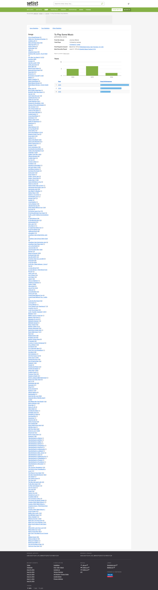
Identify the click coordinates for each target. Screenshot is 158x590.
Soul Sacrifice (32, 416)
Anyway (30, 61)
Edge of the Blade (33, 139)
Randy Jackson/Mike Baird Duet (37, 377)
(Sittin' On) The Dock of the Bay (37, 39)
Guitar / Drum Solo (33, 178)
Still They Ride (32, 429)
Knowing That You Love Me (36, 258)
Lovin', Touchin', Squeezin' (35, 312)
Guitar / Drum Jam (33, 176)
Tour (45, 28)
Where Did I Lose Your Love (36, 528)
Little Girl (30, 290)
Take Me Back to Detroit (35, 443)
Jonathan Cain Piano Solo (35, 244)
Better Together (32, 79)
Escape (30, 145)
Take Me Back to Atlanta (35, 438)
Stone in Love (32, 431)
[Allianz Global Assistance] (110, 575)
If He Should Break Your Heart (36, 213)
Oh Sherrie (31, 346)
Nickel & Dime (32, 335)
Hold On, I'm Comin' (33, 194)
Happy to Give (32, 183)
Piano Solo (31, 370)
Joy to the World (32, 246)
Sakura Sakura (32, 392)
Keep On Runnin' (32, 253)
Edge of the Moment (34, 141)
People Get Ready (33, 368)
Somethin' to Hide (33, 414)
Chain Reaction (32, 101)
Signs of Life (31, 407)
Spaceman (31, 418)
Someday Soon (32, 412)
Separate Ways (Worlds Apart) (36, 398)
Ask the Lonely (32, 63)
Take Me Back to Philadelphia (36, 458)
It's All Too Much (32, 229)
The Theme (31, 476)
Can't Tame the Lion (33, 96)
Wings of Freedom (33, 540)
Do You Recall (32, 129)
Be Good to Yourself (34, 75)
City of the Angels (33, 108)
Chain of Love (32, 99)
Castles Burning (32, 97)
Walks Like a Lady (33, 513)
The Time (30, 480)
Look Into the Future (34, 301)
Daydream (31, 118)
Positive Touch (32, 372)
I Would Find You (33, 205)
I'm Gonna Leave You (34, 211)
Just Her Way (32, 248)
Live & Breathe (32, 291)
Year (59, 81)
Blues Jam (31, 88)
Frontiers (30, 163)
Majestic (30, 313)
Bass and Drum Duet (34, 70)
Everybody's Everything (34, 149)
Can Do (30, 94)
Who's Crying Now (33, 531)
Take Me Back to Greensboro (36, 445)
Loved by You (32, 308)
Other (57, 28)
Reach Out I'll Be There (34, 379)
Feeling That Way (33, 154)
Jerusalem (31, 233)
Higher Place (31, 193)
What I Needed (32, 517)
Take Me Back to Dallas (34, 442)
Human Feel (31, 198)
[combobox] (79, 4)
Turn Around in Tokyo (34, 498)
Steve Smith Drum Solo (34, 425)
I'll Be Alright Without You (35, 207)
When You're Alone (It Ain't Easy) (37, 524)
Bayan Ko (31, 74)
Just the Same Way (33, 249)
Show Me (30, 405)
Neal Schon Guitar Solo (34, 330)
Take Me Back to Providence (36, 462)
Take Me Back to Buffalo (35, 440)
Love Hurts (31, 302)
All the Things (32, 46)
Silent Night (31, 409)
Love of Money (32, 304)
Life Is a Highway (33, 280)
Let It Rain (31, 277)
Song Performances (106, 81)
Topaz (30, 491)
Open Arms (31, 357)
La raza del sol (32, 268)
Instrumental (32, 222)
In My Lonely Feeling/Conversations (38, 215)
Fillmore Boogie (32, 156)
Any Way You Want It (34, 57)
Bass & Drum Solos (33, 68)
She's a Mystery (32, 403)
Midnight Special (33, 323)
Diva (29, 125)
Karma (30, 251)
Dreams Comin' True (33, 134)
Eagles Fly (31, 138)
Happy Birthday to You (34, 182)
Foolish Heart (32, 158)
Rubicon (30, 390)
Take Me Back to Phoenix (35, 460)
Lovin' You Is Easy (33, 310)
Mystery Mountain (33, 328)
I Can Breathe (32, 202)
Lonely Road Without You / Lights (37, 297)
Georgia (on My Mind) (34, 165)
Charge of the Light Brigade (36, 105)
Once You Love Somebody (35, 350)
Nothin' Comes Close (34, 339)
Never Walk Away (33, 332)
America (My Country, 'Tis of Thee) (37, 53)
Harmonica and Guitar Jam (36, 187)
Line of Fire (31, 288)
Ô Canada (31, 341)
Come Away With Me (34, 112)
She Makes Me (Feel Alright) (36, 401)
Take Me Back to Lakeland (35, 451)
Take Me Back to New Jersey (36, 453)
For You (30, 160)
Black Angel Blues (33, 81)
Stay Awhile (31, 423)
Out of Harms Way (33, 361)
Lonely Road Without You (35, 295)
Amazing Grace (32, 52)
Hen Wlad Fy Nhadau (34, 191)
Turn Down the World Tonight (36, 500)
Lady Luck (31, 273)
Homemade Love (33, 196)
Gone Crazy (31, 172)
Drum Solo (31, 136)
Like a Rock (31, 286)
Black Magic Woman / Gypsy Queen (38, 85)
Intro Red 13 (31, 226)
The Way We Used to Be (34, 482)
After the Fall (31, 44)
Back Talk (31, 66)
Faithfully (31, 152)
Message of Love (33, 319)
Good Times (31, 174)
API (81, 572)
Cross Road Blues (33, 116)
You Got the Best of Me (34, 544)
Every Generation (33, 147)
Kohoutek (31, 260)
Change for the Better (34, 103)
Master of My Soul (33, 317)
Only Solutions (32, 354)
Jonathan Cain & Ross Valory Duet (38, 238)
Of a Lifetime (31, 345)
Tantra (30, 465)
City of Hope (31, 107)
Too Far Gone (32, 487)
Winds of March (32, 539)
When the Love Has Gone (35, 520)
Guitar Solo (31, 180)
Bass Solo (31, 72)
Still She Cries (32, 427)
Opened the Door (33, 359)
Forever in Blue (32, 161)
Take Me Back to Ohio (34, 454)
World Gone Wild (32, 542)
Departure (31, 123)
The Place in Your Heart (34, 473)
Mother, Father (32, 326)
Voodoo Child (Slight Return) (36, 502)
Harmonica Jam (32, 189)
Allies (29, 50)
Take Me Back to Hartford (35, 447)
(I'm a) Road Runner (34, 37)
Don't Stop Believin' (33, 132)
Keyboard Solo (32, 255)
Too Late (30, 489)
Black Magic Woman (34, 83)
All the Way (31, 48)
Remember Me (32, 383)
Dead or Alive (32, 119)
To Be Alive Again (33, 484)
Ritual (30, 387)
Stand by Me (31, 420)
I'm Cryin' (30, 209)
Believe (30, 77)
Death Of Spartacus (33, 121)
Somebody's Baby (33, 410)
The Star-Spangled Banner (35, 474)
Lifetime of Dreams (33, 282)
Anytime (30, 59)
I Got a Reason (32, 204)
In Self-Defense (32, 218)
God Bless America (33, 169)
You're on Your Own (33, 546)
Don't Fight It (31, 130)
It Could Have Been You (34, 227)
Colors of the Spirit (33, 110)
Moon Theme (32, 324)
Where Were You (32, 529)
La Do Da (30, 262)
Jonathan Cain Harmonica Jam (37, 242)
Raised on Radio (32, 376)
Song (34, 28)
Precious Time (32, 374)
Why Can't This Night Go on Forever (38, 533)
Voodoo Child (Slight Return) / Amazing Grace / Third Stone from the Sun (38, 505)
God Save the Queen (34, 171)
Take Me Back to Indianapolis (36, 449)
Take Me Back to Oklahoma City (37, 456)
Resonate (31, 385)
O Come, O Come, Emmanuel (36, 343)
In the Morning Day (33, 220)
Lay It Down (31, 275)
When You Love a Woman (35, 522)
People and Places (33, 366)
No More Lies (32, 337)
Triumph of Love (32, 495)
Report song (66, 53)
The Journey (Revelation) (35, 467)
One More (31, 352)
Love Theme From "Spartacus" (36, 306)
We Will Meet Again (33, 515)
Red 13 (30, 381)
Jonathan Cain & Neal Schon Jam (37, 235)
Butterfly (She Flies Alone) (35, 92)
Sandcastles (31, 394)
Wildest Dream (32, 537)
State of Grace (32, 421)
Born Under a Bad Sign (34, 90)
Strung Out (31, 432)
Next (29, 334)
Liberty (30, 279)
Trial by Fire (31, 493)
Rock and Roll (32, 388)
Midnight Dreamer (33, 321)
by (74, 44)
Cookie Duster (32, 114)
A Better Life (31, 41)
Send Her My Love (33, 396)
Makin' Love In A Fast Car (35, 315)
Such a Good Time (33, 434)
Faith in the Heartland (34, 150)
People (30, 365)
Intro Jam (31, 224)
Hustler (30, 200)
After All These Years (34, 42)
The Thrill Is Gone (33, 478)
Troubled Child (32, 496)
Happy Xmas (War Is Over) (35, 185)
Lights (30, 284)
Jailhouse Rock (32, 231)
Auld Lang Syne (32, 64)
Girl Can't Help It (32, 167)
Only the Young (32, 356)
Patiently (30, 363)
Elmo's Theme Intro (33, 143)
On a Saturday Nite (33, 348)
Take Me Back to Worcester (36, 464)
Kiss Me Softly (32, 257)
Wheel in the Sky (32, 518)
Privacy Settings (58, 579)
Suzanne (30, 436)
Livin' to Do (31, 293)
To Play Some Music (34, 485)
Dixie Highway (32, 127)
